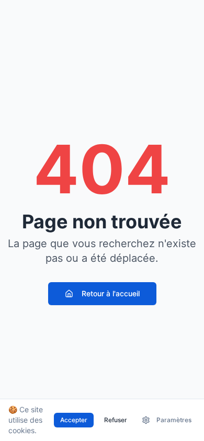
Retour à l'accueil (111, 293)
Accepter (73, 420)
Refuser (115, 420)
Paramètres (173, 420)
